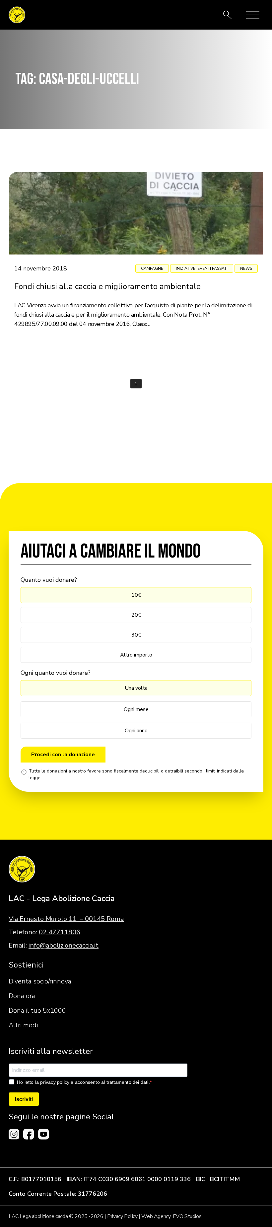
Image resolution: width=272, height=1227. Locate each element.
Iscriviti (24, 1099)
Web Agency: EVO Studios (171, 1216)
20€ (136, 615)
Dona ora (22, 995)
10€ (136, 595)
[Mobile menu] (252, 15)
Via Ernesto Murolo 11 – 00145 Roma (66, 918)
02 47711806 (59, 932)
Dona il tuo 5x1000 (37, 1010)
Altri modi (23, 1025)
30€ (136, 635)
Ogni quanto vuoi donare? (56, 673)
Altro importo (136, 655)
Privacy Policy (122, 1216)
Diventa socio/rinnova (40, 981)
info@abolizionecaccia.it (64, 945)
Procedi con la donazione (63, 754)
